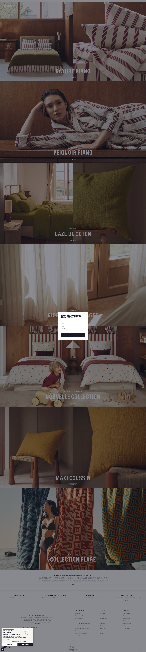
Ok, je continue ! (25, 644)
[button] (2, 649)
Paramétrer (9, 644)
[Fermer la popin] (86, 314)
